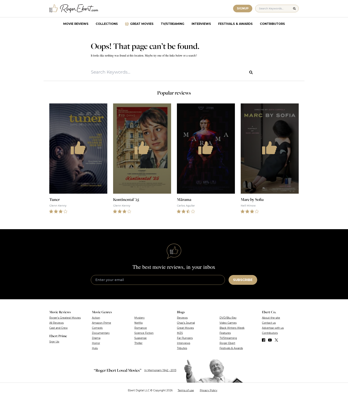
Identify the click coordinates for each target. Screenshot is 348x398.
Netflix (138, 322)
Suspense (140, 338)
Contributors (272, 24)
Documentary (101, 333)
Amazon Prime (101, 322)
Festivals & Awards (235, 24)
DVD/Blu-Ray (228, 317)
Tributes (182, 348)
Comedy (97, 328)
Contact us (269, 322)
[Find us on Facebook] (263, 340)
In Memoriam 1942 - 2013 (160, 370)
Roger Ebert (227, 343)
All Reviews (56, 322)
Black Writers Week (232, 328)
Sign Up (54, 341)
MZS (180, 333)
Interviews (201, 24)
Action (96, 317)
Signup (242, 8)
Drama (96, 338)
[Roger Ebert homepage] (73, 8)
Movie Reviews (75, 24)
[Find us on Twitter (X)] (276, 340)
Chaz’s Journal (186, 322)
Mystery (139, 317)
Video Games (228, 322)
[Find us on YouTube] (270, 340)
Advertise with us (273, 328)
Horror (96, 343)
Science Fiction (144, 333)
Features (225, 333)
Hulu (95, 348)
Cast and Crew (58, 328)
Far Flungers (185, 338)
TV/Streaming (172, 24)
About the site (271, 317)
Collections (107, 24)
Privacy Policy (208, 390)
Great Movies (142, 24)
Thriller (138, 343)
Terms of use (186, 390)
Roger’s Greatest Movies (65, 317)
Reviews (182, 317)
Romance (140, 328)
